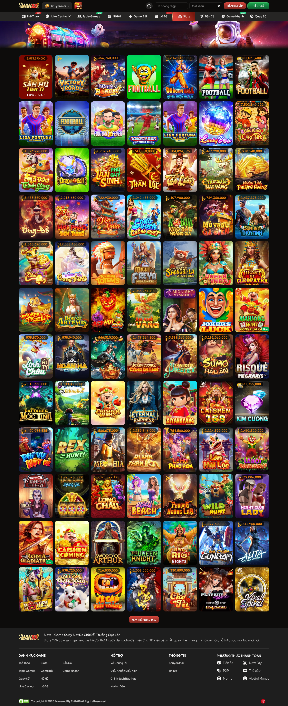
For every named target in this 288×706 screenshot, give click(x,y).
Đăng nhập (235, 6)
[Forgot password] (218, 6)
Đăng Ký (258, 6)
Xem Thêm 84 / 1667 (144, 619)
